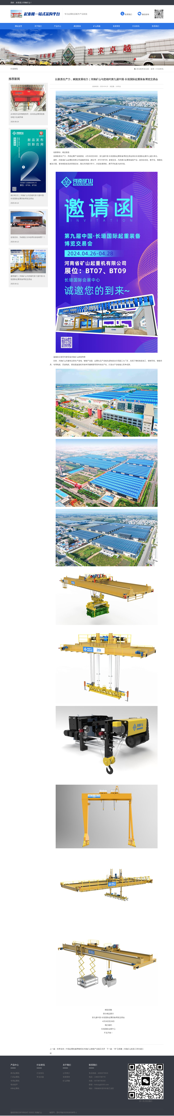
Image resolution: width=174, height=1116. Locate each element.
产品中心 (57, 26)
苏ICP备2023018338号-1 (67, 1112)
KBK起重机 (15, 1088)
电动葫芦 (14, 1085)
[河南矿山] (36, 14)
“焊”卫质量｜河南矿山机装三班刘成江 (129, 1049)
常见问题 (40, 1077)
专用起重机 (15, 1081)
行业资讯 (135, 26)
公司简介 (66, 1073)
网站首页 (18, 26)
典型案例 (77, 26)
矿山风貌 (96, 26)
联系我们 (128, 14)
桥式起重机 (15, 1073)
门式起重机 (15, 1077)
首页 (152, 69)
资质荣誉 (116, 26)
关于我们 (38, 26)
